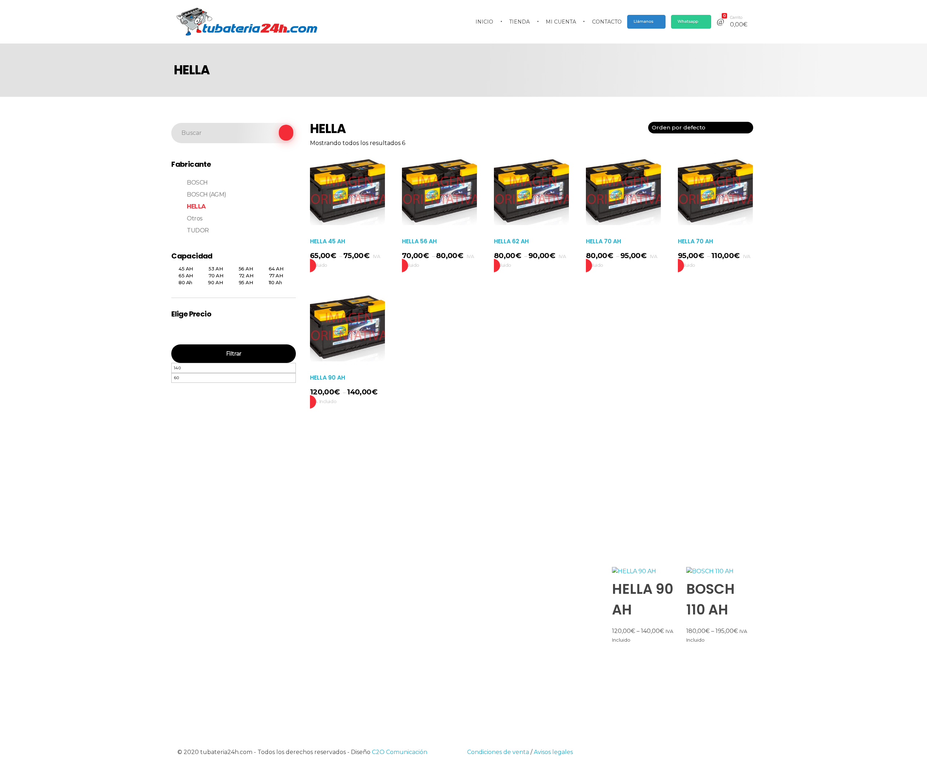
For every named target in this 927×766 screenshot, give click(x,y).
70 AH (216, 275)
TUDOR (198, 230)
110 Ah (275, 282)
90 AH (215, 282)
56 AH (246, 269)
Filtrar (234, 353)
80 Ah (185, 282)
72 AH (246, 275)
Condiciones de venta (498, 752)
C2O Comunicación (399, 752)
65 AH (186, 275)
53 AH (216, 269)
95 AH (246, 282)
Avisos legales (553, 752)
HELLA (196, 206)
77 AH (276, 275)
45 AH (186, 269)
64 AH (276, 269)
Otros (194, 218)
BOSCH (197, 182)
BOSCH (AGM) (206, 194)
